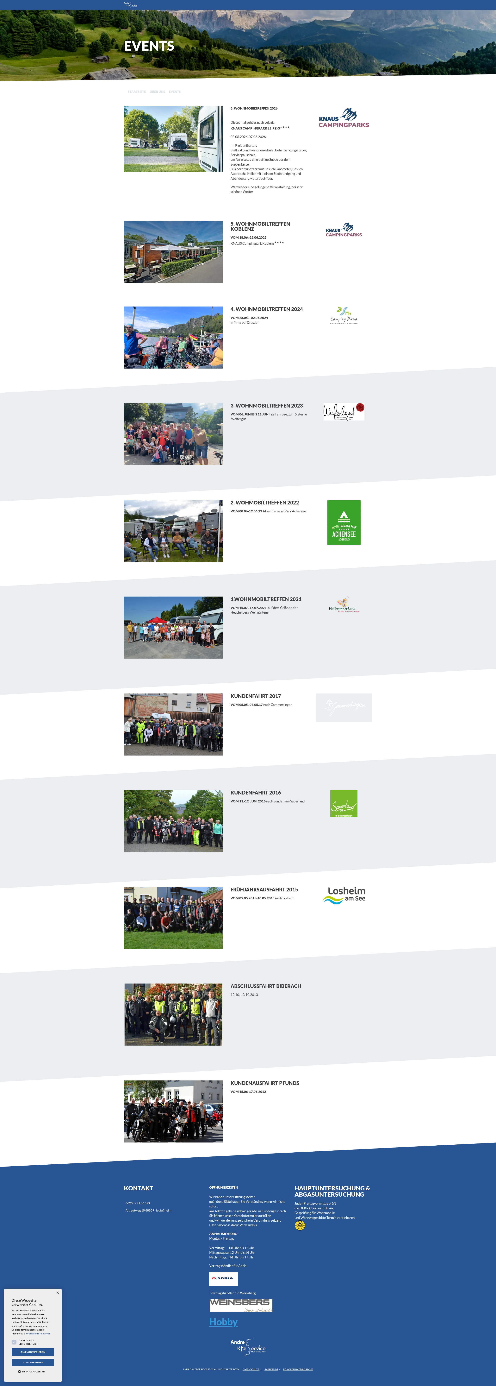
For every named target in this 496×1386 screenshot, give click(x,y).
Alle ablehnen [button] (33, 1362)
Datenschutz (251, 1369)
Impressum (271, 1369)
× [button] (57, 1292)
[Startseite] (244, 5)
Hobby (223, 1321)
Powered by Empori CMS (298, 1369)
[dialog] (33, 1335)
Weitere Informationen (38, 1333)
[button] (33, 1371)
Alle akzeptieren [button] (33, 1352)
